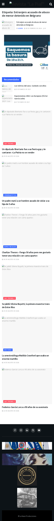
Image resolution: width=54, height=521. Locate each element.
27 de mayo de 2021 (23, 102)
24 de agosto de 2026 (11, 362)
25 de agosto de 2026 (11, 311)
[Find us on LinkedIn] (27, 430)
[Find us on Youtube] (39, 430)
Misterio (8, 350)
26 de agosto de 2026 (11, 259)
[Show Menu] (3, 4)
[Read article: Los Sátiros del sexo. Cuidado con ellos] (7, 88)
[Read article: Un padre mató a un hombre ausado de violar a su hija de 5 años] (27, 180)
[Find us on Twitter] (33, 430)
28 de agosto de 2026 (11, 208)
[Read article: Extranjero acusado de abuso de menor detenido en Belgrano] (8, 25)
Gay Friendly (9, 143)
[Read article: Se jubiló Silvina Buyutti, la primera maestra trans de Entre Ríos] (27, 283)
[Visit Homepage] (27, 4)
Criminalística (10, 195)
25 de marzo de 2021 (23, 89)
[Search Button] (50, 4)
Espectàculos (10, 247)
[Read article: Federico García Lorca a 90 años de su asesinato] (27, 386)
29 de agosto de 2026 (11, 156)
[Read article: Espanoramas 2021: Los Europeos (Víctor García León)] (7, 98)
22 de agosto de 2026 (11, 411)
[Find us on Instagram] (21, 430)
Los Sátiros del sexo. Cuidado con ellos (30, 86)
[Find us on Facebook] (15, 430)
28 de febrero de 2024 (33, 28)
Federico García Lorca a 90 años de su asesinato (25, 407)
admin (20, 28)
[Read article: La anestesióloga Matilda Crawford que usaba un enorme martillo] (27, 335)
